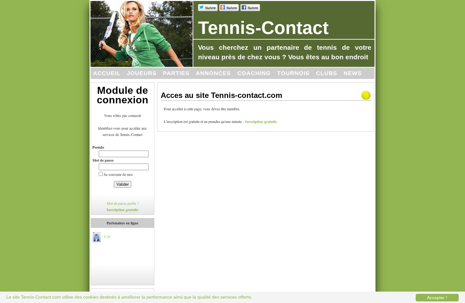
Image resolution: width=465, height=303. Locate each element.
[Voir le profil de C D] (96, 236)
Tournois (293, 73)
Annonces (213, 73)
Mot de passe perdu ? (123, 203)
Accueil (107, 73)
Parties (176, 73)
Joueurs (142, 73)
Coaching (254, 73)
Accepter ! (437, 297)
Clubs (326, 73)
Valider (122, 184)
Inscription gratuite (122, 209)
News (353, 73)
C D (107, 236)
